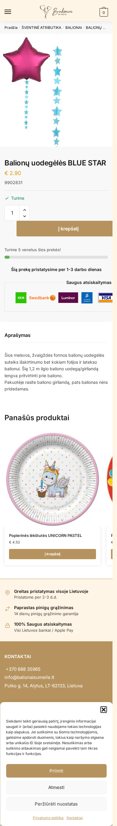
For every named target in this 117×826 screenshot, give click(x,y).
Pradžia (11, 27)
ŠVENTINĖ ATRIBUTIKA (41, 27)
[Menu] (13, 12)
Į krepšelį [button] (52, 554)
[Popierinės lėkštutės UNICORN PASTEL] (52, 479)
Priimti (56, 771)
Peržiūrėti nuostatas (56, 804)
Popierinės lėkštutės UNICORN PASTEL (45, 535)
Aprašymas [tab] (17, 335)
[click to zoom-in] (56, 90)
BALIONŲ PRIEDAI (101, 27)
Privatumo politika (48, 817)
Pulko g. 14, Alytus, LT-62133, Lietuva (43, 686)
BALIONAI (73, 27)
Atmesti (56, 787)
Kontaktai (75, 817)
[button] (103, 710)
